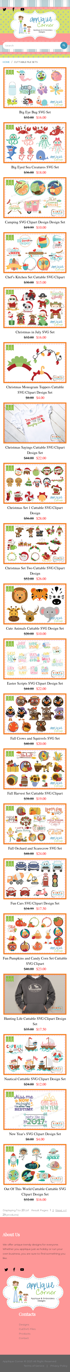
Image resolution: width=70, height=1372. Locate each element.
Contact (24, 1338)
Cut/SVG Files (27, 1329)
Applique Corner (13, 1361)
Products (24, 1333)
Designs (24, 1324)
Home (6, 62)
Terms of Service (34, 1365)
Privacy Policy (58, 1365)
